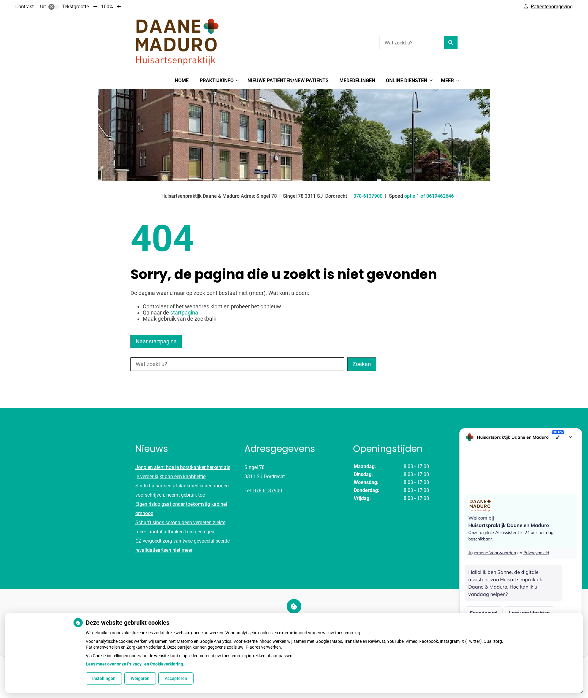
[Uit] (53, 7)
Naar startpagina (156, 341)
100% (107, 7)
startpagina (184, 313)
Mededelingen (357, 80)
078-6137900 (267, 491)
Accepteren (176, 678)
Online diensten (406, 80)
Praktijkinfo (217, 80)
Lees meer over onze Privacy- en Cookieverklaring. (135, 664)
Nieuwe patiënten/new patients (288, 80)
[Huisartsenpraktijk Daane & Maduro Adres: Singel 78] (176, 42)
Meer (447, 80)
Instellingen (103, 678)
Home (182, 80)
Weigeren (140, 678)
